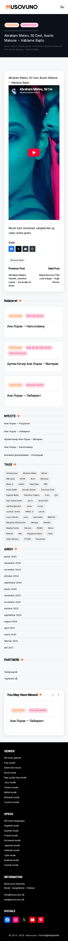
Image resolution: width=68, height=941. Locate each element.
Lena (26, 517)
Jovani (29, 506)
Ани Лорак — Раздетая (17, 423)
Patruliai (27, 528)
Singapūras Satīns (34, 534)
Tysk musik (10, 855)
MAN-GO (51, 517)
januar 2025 (10, 556)
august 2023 (10, 621)
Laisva (41, 512)
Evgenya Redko (12, 495)
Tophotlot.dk (11, 678)
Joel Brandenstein (13, 506)
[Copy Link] (32, 249)
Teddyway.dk (10, 672)
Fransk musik (11, 835)
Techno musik (11, 787)
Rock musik (10, 772)
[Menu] (62, 7)
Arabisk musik (11, 860)
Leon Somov (38, 517)
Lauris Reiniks (12, 517)
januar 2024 (10, 589)
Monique (34, 522)
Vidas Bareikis (12, 539)
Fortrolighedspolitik (49, 935)
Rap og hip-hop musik (39, 347)
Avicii (33, 479)
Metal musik (10, 792)
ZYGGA (27, 539)
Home (7, 46)
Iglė (56, 495)
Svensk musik (11, 865)
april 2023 (9, 627)
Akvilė (22, 479)
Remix (50, 528)
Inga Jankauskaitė (14, 501)
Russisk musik (35, 316)
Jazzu (30, 501)
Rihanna (9, 534)
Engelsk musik (11, 825)
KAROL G (29, 512)
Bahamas (44, 479)
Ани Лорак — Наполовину (26, 326)
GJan (47, 495)
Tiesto (49, 534)
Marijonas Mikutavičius (16, 522)
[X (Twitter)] (18, 249)
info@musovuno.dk (14, 894)
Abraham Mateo (17, 260)
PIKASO (40, 528)
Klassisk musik (11, 797)
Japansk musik (12, 845)
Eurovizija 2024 (47, 490)
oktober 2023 (11, 608)
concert (21, 484)
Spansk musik (29, 25)
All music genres (12, 757)
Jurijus (40, 506)
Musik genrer (25, 46)
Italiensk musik (11, 850)
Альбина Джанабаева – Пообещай (23, 455)
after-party (10, 479)
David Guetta (11, 490)
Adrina (44, 473)
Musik (14, 46)
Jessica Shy (43, 501)
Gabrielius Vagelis (31, 495)
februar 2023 (11, 640)
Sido (20, 534)
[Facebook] (11, 249)
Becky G (9, 484)
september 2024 (13, 582)
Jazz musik (10, 782)
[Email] (25, 249)
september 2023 (13, 615)
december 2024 (12, 563)
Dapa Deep (34, 484)
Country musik (11, 802)
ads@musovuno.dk (14, 899)
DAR (45, 484)
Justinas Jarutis (13, 512)
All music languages (14, 820)
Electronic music (12, 767)
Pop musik (11, 25)
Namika (47, 522)
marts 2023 (10, 634)
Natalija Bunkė (12, 528)
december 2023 (12, 595)
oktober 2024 (11, 576)
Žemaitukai (40, 539)
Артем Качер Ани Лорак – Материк (32, 364)
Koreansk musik (12, 840)
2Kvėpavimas (12, 473)
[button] (52, 694)
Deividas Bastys (29, 490)
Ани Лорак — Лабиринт (24, 395)
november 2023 (12, 602)
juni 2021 (9, 647)
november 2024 (12, 569)
